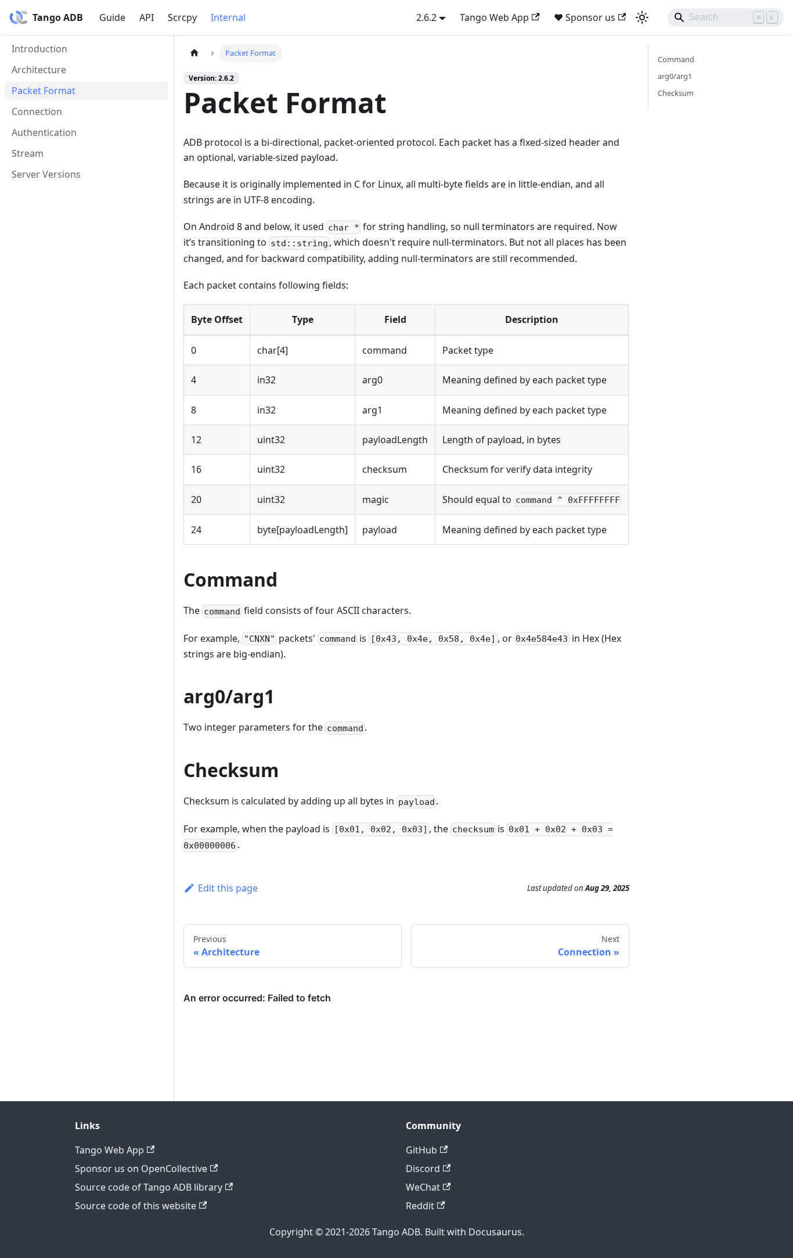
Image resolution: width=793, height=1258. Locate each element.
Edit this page (228, 888)
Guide (112, 17)
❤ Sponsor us (584, 17)
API (146, 17)
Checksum (676, 93)
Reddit (420, 1205)
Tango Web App (494, 17)
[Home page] (194, 53)
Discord (423, 1168)
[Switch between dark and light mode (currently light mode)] (642, 17)
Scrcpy (182, 17)
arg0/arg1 (675, 76)
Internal (228, 17)
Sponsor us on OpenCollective (141, 1168)
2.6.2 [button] (426, 17)
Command (676, 59)
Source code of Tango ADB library (148, 1187)
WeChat (423, 1187)
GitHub (421, 1150)
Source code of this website (135, 1205)
